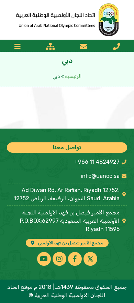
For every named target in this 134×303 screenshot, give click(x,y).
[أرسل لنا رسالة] (83, 46)
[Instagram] (59, 259)
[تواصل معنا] (116, 46)
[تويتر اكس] (90, 259)
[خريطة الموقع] (50, 46)
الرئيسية (73, 76)
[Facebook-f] (75, 259)
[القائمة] (17, 46)
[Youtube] (44, 259)
